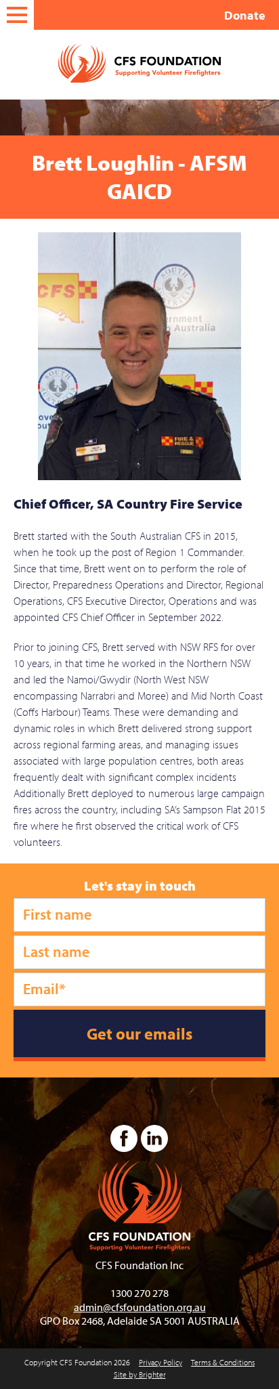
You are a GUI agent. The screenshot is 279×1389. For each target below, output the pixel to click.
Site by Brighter (140, 1374)
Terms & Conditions (223, 1362)
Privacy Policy (160, 1362)
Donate (244, 15)
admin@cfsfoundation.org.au (140, 1307)
